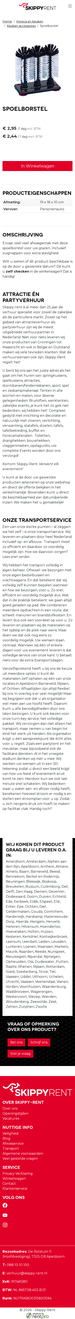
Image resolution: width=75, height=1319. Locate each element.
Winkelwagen (14, 1179)
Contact (9, 1184)
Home (7, 21)
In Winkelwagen (37, 166)
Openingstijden (15, 1113)
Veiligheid (10, 1133)
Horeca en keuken (29, 21)
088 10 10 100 (15, 1265)
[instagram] (5, 1226)
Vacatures (10, 1118)
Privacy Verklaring (17, 1174)
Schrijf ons (39, 1042)
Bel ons (16, 1042)
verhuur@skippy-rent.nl (24, 1273)
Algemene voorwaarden (22, 1153)
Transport (10, 1148)
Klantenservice (14, 1189)
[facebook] (5, 1207)
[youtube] (5, 1216)
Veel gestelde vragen (20, 1158)
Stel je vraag (20, 1054)
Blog (6, 1138)
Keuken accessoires (21, 26)
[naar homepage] (37, 6)
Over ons (10, 1108)
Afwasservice (13, 1143)
